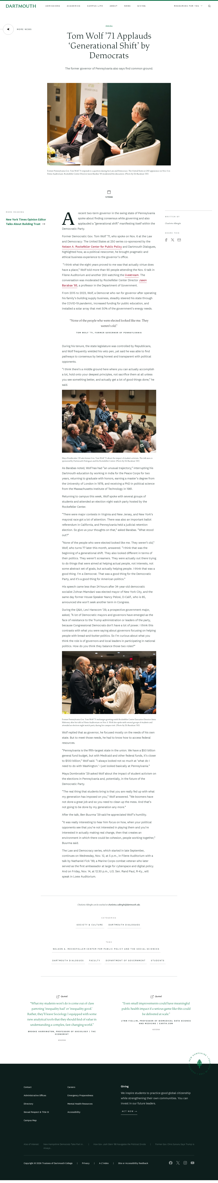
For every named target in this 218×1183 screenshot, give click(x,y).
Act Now (128, 1111)
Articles (109, 26)
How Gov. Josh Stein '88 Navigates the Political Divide (119, 1144)
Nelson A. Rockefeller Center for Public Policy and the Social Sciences (106, 949)
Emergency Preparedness (80, 1095)
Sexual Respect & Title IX (36, 1112)
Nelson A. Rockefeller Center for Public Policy (92, 247)
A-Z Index (104, 1163)
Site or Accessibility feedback (133, 1163)
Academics (74, 6)
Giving (141, 6)
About (114, 6)
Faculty (94, 960)
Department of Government (126, 960)
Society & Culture (90, 925)
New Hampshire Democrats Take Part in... (63, 1144)
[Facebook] (170, 1163)
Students (157, 960)
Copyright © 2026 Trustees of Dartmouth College (48, 1163)
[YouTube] (192, 1163)
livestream (132, 275)
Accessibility (73, 1112)
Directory (28, 1103)
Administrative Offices (35, 1095)
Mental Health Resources (80, 1103)
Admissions (53, 6)
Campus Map (30, 1120)
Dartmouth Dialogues (124, 925)
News (127, 6)
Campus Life (95, 6)
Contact (28, 1087)
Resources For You (186, 6)
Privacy (86, 1163)
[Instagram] (185, 1163)
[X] (178, 1163)
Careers (71, 1087)
